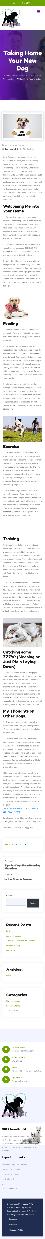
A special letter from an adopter (20, 940)
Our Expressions (13, 1001)
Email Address (18, 1047)
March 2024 (11, 975)
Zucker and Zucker (26, 1214)
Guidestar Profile (16, 1230)
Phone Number (18, 1057)
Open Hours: (17, 1077)
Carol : (15, 3)
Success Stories (13, 1005)
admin (25, 145)
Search (9, 895)
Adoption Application (11, 1169)
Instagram (13, 1219)
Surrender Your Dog (10, 1174)
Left (8, 931)
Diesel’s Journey (13, 945)
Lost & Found (8, 1179)
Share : (7, 844)
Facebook (13, 1224)
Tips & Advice (28, 149)
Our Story (10, 950)
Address (16, 1067)
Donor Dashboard (9, 1188)
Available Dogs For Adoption (14, 1164)
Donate (5, 1184)
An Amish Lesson (13, 936)
